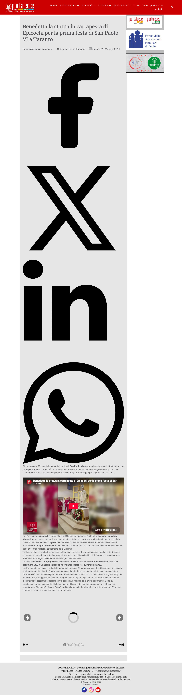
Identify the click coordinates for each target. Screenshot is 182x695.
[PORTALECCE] (20, 7)
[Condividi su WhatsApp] (73, 463)
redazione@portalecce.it (108, 671)
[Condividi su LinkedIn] (73, 360)
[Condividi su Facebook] (73, 156)
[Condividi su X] (73, 258)
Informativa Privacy (91, 685)
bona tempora (78, 49)
